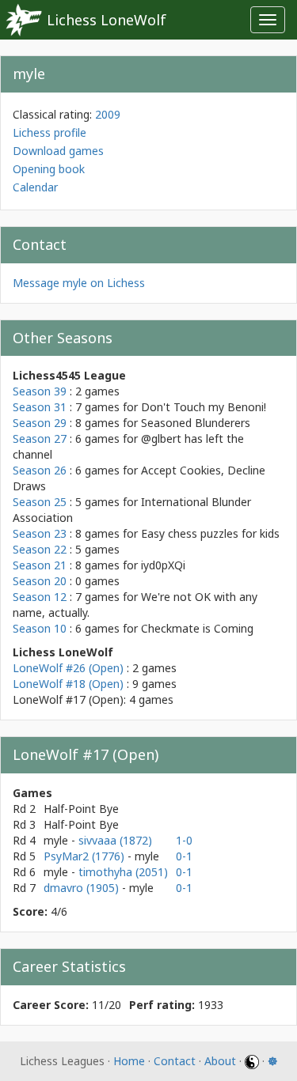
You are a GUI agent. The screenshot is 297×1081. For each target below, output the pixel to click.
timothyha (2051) (123, 871)
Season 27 (40, 438)
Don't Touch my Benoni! (203, 406)
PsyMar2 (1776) (86, 856)
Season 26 (40, 470)
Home (129, 1060)
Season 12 (40, 596)
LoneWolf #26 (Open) (68, 667)
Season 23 (40, 533)
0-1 (184, 856)
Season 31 (40, 406)
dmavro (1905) (83, 887)
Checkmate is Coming (197, 628)
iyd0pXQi (163, 565)
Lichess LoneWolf (106, 19)
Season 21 (40, 565)
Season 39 (40, 391)
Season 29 (40, 422)
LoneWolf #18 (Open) (68, 683)
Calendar (35, 187)
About (220, 1060)
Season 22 (40, 549)
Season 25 (40, 501)
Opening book (49, 168)
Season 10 (40, 628)
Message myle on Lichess (79, 282)
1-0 (184, 840)
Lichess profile (49, 132)
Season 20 (40, 580)
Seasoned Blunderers (195, 422)
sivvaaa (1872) (115, 840)
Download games (58, 150)
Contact (175, 1060)
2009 (107, 114)
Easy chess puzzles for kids (210, 533)
